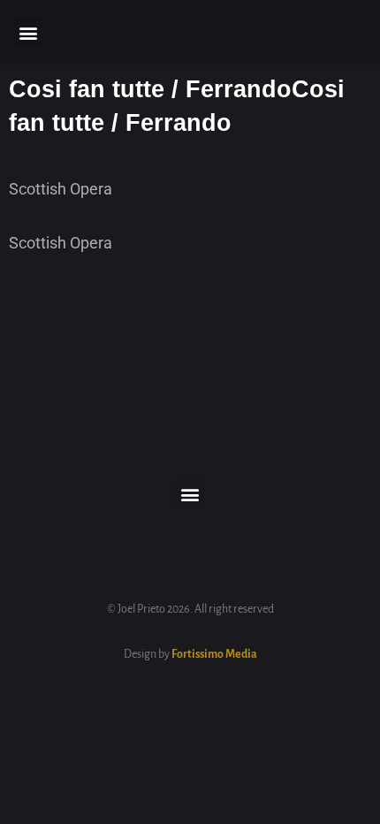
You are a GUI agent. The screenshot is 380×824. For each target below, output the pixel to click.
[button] (28, 32)
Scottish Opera (60, 188)
